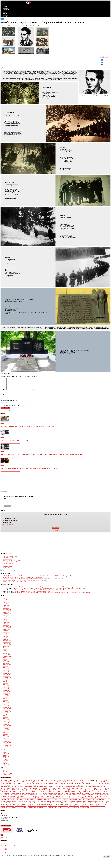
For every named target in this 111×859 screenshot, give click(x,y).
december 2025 (7, 609)
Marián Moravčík (81, 794)
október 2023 (6, 643)
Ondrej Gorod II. (11, 799)
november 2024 (7, 628)
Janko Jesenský (27, 788)
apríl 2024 (5, 637)
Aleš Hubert (64, 780)
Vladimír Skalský (63, 806)
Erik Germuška (31, 785)
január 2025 (6, 625)
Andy (91, 780)
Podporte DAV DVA (7, 851)
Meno (2, 392)
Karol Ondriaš (43, 791)
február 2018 (6, 721)
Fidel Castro (63, 785)
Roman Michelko (18, 803)
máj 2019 (5, 700)
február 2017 (6, 738)
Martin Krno (90, 794)
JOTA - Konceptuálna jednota (70, 788)
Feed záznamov (7, 772)
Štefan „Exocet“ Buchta (83, 807)
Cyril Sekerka (75, 782)
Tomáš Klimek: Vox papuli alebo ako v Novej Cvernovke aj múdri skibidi (32, 591)
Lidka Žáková (80, 793)
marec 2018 (6, 720)
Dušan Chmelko (59, 783)
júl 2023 (5, 647)
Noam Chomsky (101, 798)
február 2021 (6, 670)
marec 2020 (6, 686)
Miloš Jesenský (20, 798)
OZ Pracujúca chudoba (23, 799)
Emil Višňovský (21, 785)
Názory (5, 759)
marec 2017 (6, 737)
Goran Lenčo (10, 786)
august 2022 (6, 657)
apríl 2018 (5, 718)
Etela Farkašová (40, 785)
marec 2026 (6, 605)
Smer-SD (59, 803)
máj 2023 (5, 650)
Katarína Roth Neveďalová (70, 791)
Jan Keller (19, 788)
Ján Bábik (97, 790)
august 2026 (6, 598)
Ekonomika (5, 8)
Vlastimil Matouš (74, 806)
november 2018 (7, 708)
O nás (4, 852)
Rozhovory (5, 15)
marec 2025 (6, 622)
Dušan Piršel (85, 783)
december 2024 (7, 626)
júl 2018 (5, 714)
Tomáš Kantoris (87, 804)
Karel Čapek (26, 791)
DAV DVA (22, 783)
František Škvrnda (73, 785)
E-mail (2, 395)
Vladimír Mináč (52, 806)
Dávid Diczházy (94, 783)
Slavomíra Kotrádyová (49, 803)
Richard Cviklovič (81, 801)
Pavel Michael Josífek (37, 799)
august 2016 (6, 746)
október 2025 (6, 612)
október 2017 (6, 727)
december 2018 (7, 707)
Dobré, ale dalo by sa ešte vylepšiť (11, 520)
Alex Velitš (57, 780)
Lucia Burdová (102, 793)
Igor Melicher (28, 786)
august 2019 (6, 696)
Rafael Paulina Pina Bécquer (60, 801)
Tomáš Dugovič (77, 804)
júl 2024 (5, 633)
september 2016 (7, 745)
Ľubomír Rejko (37, 807)
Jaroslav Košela (37, 788)
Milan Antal (90, 796)
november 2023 (7, 642)
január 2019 (6, 705)
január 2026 (6, 608)
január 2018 (6, 722)
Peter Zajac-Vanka (22, 801)
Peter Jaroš (78, 799)
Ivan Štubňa (99, 786)
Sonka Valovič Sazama (32, 26)
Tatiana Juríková (22, 804)
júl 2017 (5, 731)
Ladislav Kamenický (22, 793)
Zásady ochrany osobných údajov (9, 846)
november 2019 (7, 691)
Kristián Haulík (83, 791)
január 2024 (6, 639)
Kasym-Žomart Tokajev (54, 791)
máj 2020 (5, 683)
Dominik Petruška (37, 783)
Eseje (4, 12)
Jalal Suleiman (11, 788)
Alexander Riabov (47, 780)
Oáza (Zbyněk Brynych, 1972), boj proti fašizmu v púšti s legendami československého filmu (27, 426)
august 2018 (6, 713)
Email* (5, 498)
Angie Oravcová (98, 780)
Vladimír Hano (32, 806)
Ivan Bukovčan (60, 786)
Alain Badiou (26, 780)
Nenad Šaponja (75, 798)
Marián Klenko (62, 794)
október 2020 (6, 676)
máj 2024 (5, 636)
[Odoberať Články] (3, 838)
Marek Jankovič (32, 794)
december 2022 (7, 653)
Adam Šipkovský (5, 780)
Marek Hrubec (23, 794)
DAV (18, 783)
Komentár (3, 389)
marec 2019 (6, 703)
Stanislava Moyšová (82, 803)
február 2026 (6, 606)
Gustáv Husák (19, 786)
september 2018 (7, 711)
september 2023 (7, 645)
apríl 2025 (5, 620)
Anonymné (4, 782)
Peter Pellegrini (95, 799)
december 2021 (7, 663)
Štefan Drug (63, 807)
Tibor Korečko (32, 804)
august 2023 (6, 646)
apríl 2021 (5, 667)
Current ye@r (4, 410)
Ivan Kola (84, 786)
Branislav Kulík (38, 782)
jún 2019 (5, 698)
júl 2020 (5, 680)
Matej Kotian (8, 796)
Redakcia (72, 801)
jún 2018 (5, 715)
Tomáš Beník (51, 804)
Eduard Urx (4, 785)
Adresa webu (4, 397)
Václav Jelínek (84, 806)
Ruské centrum (28, 803)
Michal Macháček (71, 796)
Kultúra (5, 13)
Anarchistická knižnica (8, 563)
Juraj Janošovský (79, 790)
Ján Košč (103, 790)
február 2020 (6, 687)
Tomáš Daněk (68, 804)
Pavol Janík (55, 799)
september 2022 (7, 656)
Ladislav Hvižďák (10, 793)
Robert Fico (9, 803)
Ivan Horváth (77, 786)
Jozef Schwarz (14, 790)
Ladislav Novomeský (35, 793)
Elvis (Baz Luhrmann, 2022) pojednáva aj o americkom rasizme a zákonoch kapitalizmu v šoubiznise (30, 468)
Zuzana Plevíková (12, 807)
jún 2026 (5, 601)
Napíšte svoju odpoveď (7, 524)
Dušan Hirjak (76, 783)
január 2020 (6, 688)
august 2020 (6, 679)
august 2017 (6, 730)
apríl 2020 (5, 684)
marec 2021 (6, 669)
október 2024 (6, 629)
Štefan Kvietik (72, 807)
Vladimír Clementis (20, 806)
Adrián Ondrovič (16, 780)
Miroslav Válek (41, 798)
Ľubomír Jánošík (27, 807)
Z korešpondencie (95, 806)
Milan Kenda (99, 796)
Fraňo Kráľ (82, 785)
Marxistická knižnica (8, 564)
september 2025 (7, 613)
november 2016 (7, 742)
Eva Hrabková (51, 785)
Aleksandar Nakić (36, 780)
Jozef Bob (82, 788)
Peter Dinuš (63, 799)
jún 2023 (5, 649)
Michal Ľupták (82, 796)
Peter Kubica (86, 799)
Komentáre (5, 11)
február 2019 (6, 704)
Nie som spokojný (7, 522)
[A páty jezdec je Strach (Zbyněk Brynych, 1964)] (5, 435)
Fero (57, 785)
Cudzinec (68, 782)
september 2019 (7, 694)
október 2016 (6, 744)
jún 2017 (5, 732)
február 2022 (6, 662)
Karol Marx (34, 791)
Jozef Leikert (99, 788)
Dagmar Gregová (86, 782)
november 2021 (7, 664)
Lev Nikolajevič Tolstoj (68, 793)
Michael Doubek (32, 796)
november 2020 (7, 674)
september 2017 (7, 728)
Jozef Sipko (22, 790)
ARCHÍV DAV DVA (7, 559)
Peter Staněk (12, 801)
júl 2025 (5, 616)
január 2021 (6, 671)
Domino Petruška (49, 783)
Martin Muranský (100, 794)
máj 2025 (5, 619)
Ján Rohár (9, 791)
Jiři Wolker (57, 788)
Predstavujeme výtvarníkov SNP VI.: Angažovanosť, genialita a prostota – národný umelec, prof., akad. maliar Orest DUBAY (33, 578)
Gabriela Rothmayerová (94, 785)
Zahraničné (6, 9)
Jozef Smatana (30, 790)
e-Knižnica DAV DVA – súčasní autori (12, 560)
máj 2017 (5, 734)
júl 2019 (5, 697)
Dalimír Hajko (96, 782)
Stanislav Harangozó (96, 803)
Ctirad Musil (60, 782)
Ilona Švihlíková (38, 786)
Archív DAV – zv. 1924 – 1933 (10, 556)
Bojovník (10, 782)
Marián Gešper (52, 794)
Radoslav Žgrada (46, 801)
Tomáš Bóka (59, 804)
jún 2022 (5, 659)
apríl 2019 (5, 701)
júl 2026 (5, 599)
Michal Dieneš (61, 796)
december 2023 (7, 640)
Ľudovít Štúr (55, 807)
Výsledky (55, 530)
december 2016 (7, 741)
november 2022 (7, 654)
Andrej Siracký (73, 780)
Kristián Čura (93, 791)
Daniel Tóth (12, 783)
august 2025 (6, 615)
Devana (29, 783)
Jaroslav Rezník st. (48, 788)
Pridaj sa (5, 849)
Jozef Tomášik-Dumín (42, 790)
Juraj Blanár (61, 790)
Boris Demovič (18, 782)
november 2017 (7, 725)
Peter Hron (71, 799)
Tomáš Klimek (97, 804)
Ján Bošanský (89, 790)
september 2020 (7, 677)
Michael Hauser (42, 796)
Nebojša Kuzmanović (64, 798)
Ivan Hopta (68, 786)
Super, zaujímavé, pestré (9, 518)
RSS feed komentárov (8, 773)
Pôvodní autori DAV (8, 557)
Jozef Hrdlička (90, 788)
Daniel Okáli (4, 783)
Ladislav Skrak (47, 793)
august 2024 (6, 632)
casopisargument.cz (50, 782)
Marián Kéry (71, 794)
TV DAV (5, 16)
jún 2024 (5, 635)
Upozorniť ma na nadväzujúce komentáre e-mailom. (15, 403)
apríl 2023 (5, 652)
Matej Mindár (17, 796)
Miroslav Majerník (30, 798)
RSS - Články (9, 838)
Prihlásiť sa (6, 770)
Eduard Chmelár (105, 783)
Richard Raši (91, 801)
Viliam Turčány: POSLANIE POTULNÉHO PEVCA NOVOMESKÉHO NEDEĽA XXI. (22, 577)
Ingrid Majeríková (49, 786)
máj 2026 (5, 602)
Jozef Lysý (106, 788)
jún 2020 (5, 681)
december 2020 (7, 673)
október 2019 (6, 693)
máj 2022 (5, 660)
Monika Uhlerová (52, 798)
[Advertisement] (39, 481)
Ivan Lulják (92, 786)
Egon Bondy (11, 785)
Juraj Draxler (69, 790)
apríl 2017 (5, 735)
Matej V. (24, 796)
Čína (20, 807)
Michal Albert (52, 796)
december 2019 (7, 690)
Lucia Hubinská (5, 794)
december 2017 (7, 724)
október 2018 (6, 710)
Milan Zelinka (11, 798)
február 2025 (6, 623)
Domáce (5, 6)
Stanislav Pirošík (11, 804)
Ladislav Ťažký (56, 793)
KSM (99, 791)
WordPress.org (6, 774)
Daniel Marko (105, 782)
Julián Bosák (53, 790)
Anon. (106, 780)
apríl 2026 (5, 603)
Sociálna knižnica (7, 566)
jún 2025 (5, 618)
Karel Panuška (17, 791)
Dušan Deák (68, 783)
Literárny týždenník (91, 793)
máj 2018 (5, 717)
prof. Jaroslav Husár (34, 801)
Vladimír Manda (42, 806)
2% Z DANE (6, 854)
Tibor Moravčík (41, 804)
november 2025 (7, 611)
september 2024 (7, 630)
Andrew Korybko (84, 780)
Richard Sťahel (100, 801)
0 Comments (22, 26)
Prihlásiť (5, 843)
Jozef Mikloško (5, 790)
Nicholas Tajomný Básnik (88, 798)
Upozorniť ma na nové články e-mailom (11, 405)
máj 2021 (5, 666)
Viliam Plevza (10, 806)
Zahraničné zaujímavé (8, 765)
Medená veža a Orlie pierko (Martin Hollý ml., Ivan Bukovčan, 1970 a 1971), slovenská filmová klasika (40, 589)
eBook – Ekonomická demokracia (11, 562)
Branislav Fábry (28, 782)
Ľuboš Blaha (46, 807)
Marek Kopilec (42, 794)
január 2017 (6, 739)
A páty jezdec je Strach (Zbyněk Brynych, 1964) (14, 440)
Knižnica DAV (6, 567)
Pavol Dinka (47, 799)
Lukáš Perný (14, 794)
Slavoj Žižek (37, 803)
